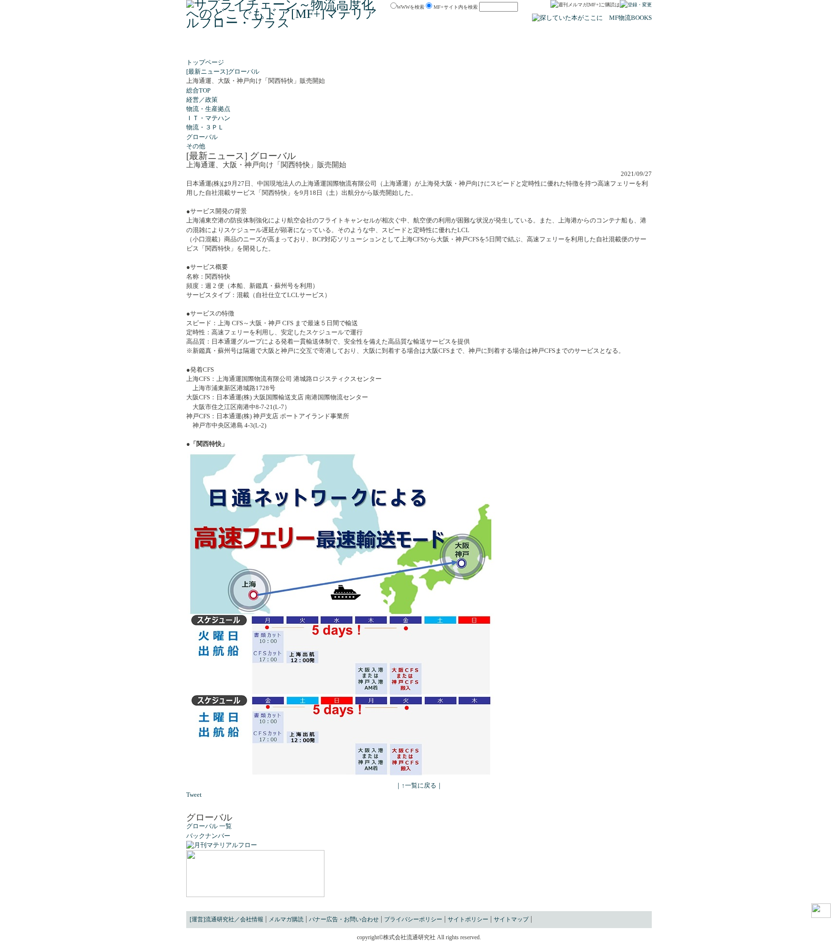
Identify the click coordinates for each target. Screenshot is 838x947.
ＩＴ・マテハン (208, 118)
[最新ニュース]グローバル (222, 71)
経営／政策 (202, 99)
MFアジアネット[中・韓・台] (513, 46)
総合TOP (198, 90)
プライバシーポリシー (413, 919)
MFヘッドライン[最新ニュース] (296, 46)
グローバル (202, 137)
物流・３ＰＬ (205, 127)
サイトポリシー (468, 919)
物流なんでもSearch (217, 46)
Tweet (194, 794)
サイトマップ (511, 919)
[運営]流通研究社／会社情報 (226, 919)
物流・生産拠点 (208, 109)
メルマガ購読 (286, 919)
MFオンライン (419, 46)
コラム (456, 46)
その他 (195, 146)
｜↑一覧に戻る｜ (419, 785)
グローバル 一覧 (209, 826)
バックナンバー (208, 836)
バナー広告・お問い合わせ (344, 919)
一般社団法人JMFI (588, 46)
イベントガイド (370, 46)
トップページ (205, 62)
